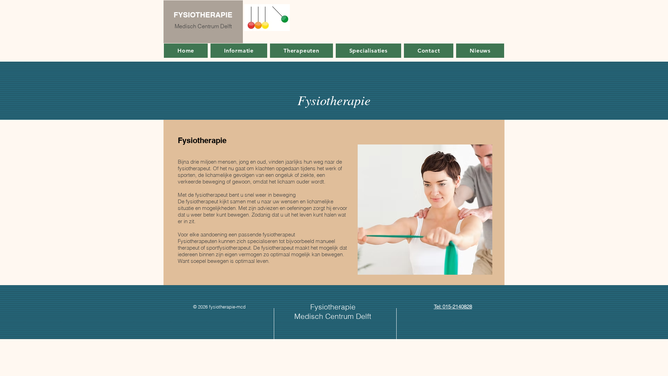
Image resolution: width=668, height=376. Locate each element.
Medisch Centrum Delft (203, 26)
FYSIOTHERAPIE (203, 14)
